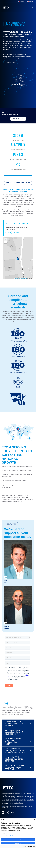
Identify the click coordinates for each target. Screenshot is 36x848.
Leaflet (16, 278)
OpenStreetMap (23, 278)
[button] (18, 258)
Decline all (18, 843)
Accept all (18, 839)
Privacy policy (9, 835)
